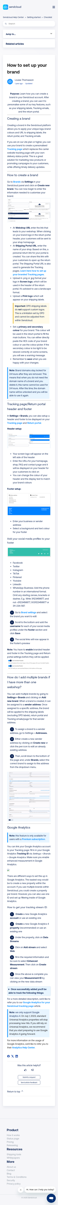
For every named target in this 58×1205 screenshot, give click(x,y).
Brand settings (28, 612)
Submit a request (29, 1077)
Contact (11, 1170)
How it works (13, 1135)
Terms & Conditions (16, 1177)
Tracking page (15, 149)
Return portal (34, 423)
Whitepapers (13, 1157)
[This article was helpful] (25, 1070)
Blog (9, 1173)
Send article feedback (29, 1083)
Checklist (48, 17)
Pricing (10, 1142)
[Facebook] (8, 1056)
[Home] (12, 7)
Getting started (34, 17)
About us (11, 1167)
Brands (17, 181)
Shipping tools (14, 1154)
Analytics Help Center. (23, 1047)
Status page (13, 1138)
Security (11, 1180)
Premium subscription (33, 839)
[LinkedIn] (16, 1056)
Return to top (14, 1091)
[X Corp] (12, 1056)
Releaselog (12, 1145)
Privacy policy (14, 1183)
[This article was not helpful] (32, 1070)
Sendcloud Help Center (13, 17)
